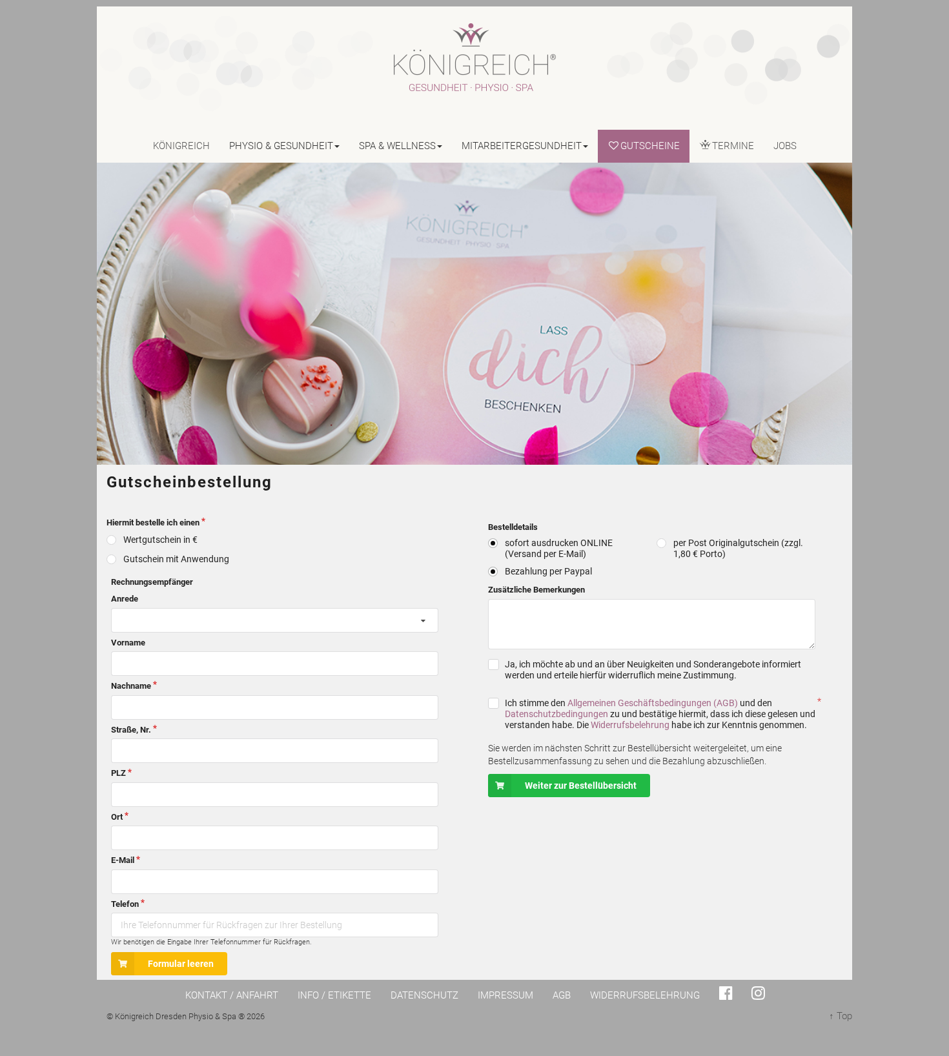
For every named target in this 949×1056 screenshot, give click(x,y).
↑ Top (840, 1016)
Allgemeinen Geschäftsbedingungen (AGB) (652, 703)
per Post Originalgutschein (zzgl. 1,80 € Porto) (738, 548)
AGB (562, 995)
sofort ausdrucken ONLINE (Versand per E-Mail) (559, 548)
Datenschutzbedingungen (556, 714)
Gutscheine (650, 146)
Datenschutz (424, 995)
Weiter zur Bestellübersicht (581, 785)
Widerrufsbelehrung (630, 725)
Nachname (131, 686)
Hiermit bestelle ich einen (153, 522)
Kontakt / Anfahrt (231, 995)
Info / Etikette (334, 995)
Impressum (505, 995)
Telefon (125, 904)
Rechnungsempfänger (118, 582)
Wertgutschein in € (160, 539)
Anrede (124, 599)
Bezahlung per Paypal (548, 571)
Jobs (785, 146)
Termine (733, 146)
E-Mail (122, 860)
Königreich (181, 146)
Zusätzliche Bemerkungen (536, 589)
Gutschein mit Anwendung (176, 559)
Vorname (128, 642)
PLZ (118, 773)
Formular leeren (181, 964)
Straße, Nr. (131, 730)
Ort (117, 817)
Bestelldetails (495, 527)
